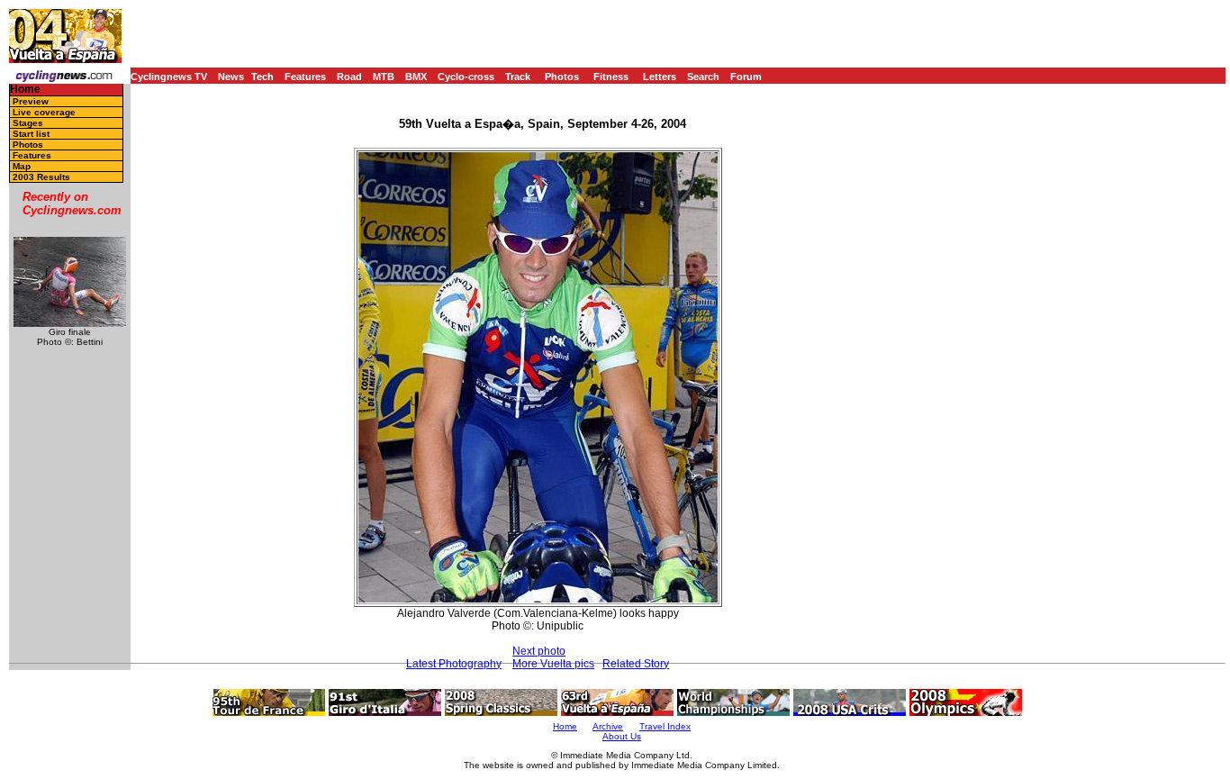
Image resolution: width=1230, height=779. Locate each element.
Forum (746, 76)
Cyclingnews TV (169, 76)
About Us (621, 736)
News (231, 76)
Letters (659, 76)
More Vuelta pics (553, 663)
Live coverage (44, 112)
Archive (607, 726)
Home (25, 89)
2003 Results (41, 177)
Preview (31, 101)
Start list (31, 134)
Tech (262, 76)
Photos (562, 76)
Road (349, 76)
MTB (383, 76)
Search (703, 76)
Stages (28, 123)
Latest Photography (454, 663)
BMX (416, 76)
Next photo (538, 651)
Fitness (611, 76)
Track (517, 76)
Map (22, 166)
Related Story (635, 663)
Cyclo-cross (466, 76)
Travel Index (665, 726)
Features (305, 76)
